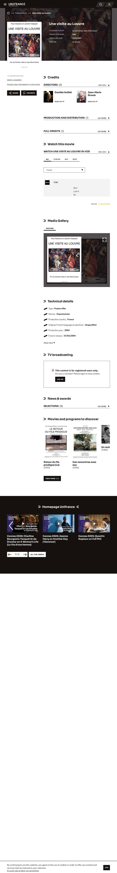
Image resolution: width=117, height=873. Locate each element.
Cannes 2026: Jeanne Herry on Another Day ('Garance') (19, 539)
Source (94, 204)
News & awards (14, 80)
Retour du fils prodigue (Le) (51, 463)
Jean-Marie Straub (90, 31)
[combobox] (64, 170)
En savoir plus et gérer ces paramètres (23, 871)
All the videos (37, 554)
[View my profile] (109, 4)
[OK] (106, 867)
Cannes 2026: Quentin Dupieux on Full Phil (56, 537)
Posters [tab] (49, 228)
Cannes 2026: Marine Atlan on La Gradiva (94, 537)
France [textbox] (49, 170)
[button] (104, 240)
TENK (55, 182)
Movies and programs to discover (23, 85)
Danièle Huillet (77, 31)
